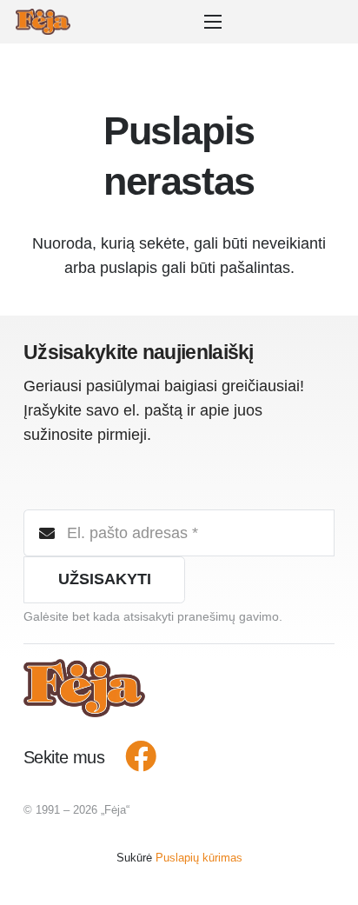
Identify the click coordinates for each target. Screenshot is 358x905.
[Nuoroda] (43, 22)
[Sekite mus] (131, 758)
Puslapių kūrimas (199, 857)
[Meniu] (217, 21)
